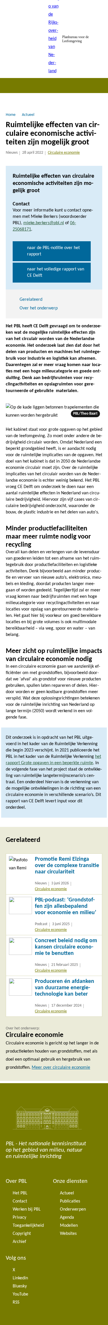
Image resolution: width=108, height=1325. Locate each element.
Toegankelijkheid (28, 1225)
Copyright (22, 1233)
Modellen (69, 1225)
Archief (19, 1241)
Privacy (19, 1217)
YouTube (20, 1294)
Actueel (67, 1193)
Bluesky (20, 1286)
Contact (20, 1201)
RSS (16, 1302)
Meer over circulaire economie (61, 1067)
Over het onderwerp (39, 308)
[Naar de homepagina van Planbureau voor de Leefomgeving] (54, 39)
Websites (68, 1233)
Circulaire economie (64, 153)
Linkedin (20, 1278)
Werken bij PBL (27, 1209)
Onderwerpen (73, 1209)
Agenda (67, 1217)
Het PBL (20, 1193)
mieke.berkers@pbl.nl (43, 223)
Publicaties (70, 1201)
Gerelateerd (31, 299)
